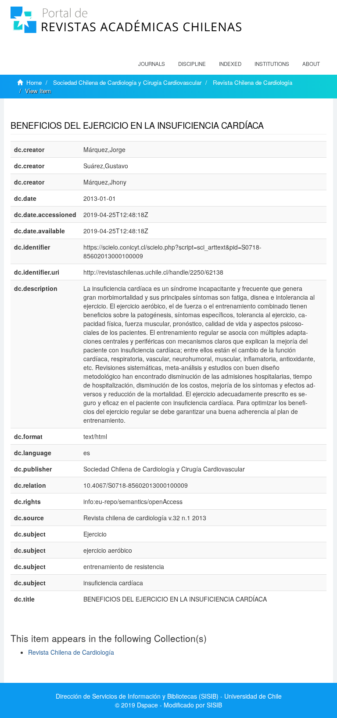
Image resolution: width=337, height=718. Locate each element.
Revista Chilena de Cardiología (252, 82)
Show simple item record (45, 111)
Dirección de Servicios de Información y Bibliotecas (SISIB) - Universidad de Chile (169, 696)
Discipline (192, 63)
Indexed (230, 63)
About (311, 63)
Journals (151, 63)
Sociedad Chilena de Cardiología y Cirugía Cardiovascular (127, 82)
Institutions (272, 63)
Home (34, 82)
